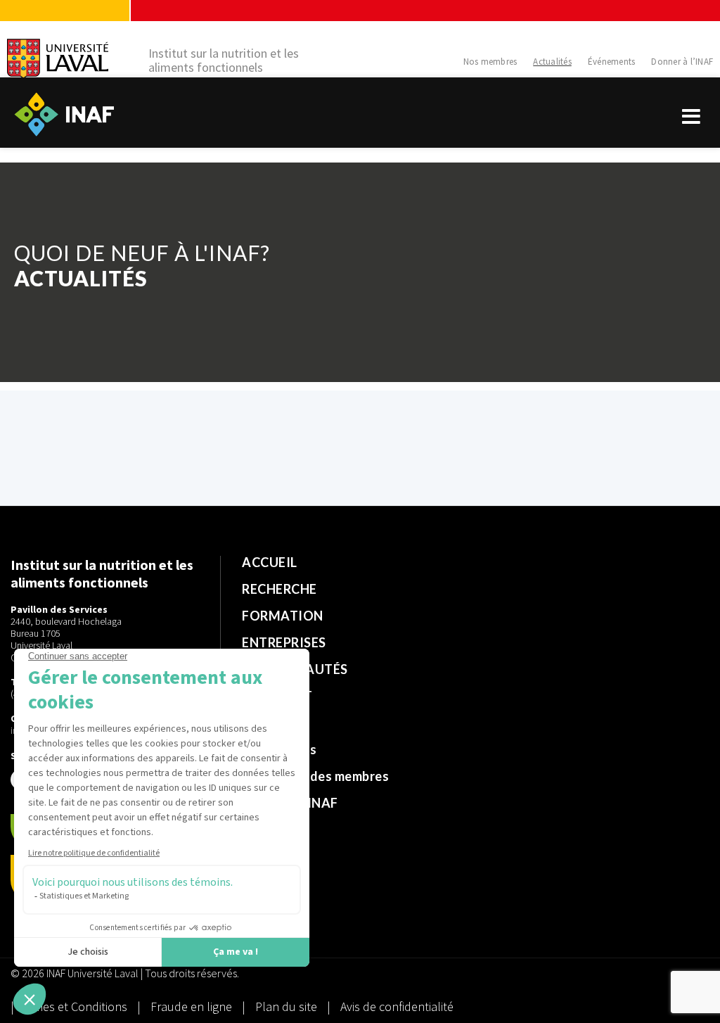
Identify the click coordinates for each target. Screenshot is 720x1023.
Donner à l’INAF (682, 62)
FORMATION (282, 615)
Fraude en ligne (192, 1006)
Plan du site (286, 1006)
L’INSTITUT (277, 696)
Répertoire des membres (315, 776)
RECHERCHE (279, 589)
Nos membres (490, 62)
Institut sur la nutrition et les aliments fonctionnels (223, 60)
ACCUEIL (269, 562)
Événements (612, 62)
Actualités (552, 62)
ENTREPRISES (284, 642)
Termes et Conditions (73, 1006)
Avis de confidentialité (397, 1006)
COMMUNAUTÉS (295, 669)
